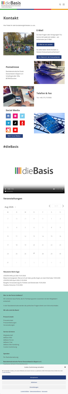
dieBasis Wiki (7, 338)
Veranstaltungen (9, 325)
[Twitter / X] (22, 116)
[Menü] (64, 4)
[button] (65, 367)
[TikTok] (15, 123)
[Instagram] (15, 116)
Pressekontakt (8, 320)
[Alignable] (22, 123)
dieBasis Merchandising (11, 345)
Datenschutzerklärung (35, 391)
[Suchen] (60, 4)
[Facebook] (8, 116)
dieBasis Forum (8, 340)
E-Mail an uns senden (45, 44)
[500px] (8, 130)
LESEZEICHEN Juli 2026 (11, 276)
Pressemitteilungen (9, 323)
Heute (56, 206)
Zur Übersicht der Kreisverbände (49, 57)
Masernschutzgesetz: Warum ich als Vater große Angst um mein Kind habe (28, 278)
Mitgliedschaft (8, 335)
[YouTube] (15, 130)
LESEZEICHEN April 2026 (11, 280)
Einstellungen (34, 387)
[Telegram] (8, 123)
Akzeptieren (34, 377)
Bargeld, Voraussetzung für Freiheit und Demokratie (20, 283)
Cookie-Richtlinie (6, 372)
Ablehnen (34, 382)
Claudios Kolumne (9, 285)
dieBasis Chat (7, 342)
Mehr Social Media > (14, 136)
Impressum (44, 391)
